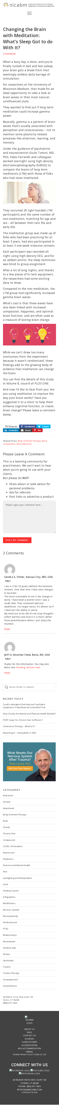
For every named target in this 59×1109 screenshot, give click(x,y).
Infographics (9, 897)
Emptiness (8, 858)
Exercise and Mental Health (16, 865)
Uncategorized (10, 979)
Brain (44, 440)
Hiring (29, 1051)
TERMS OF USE (40, 1054)
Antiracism (8, 795)
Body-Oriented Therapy (29, 440)
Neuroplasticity (23, 443)
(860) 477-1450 (10, 1002)
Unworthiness (10, 985)
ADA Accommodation (29, 1048)
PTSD (5, 928)
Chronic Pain (9, 833)
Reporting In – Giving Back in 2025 (19, 732)
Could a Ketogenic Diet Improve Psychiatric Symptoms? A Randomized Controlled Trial (24, 706)
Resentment (9, 941)
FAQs (29, 1032)
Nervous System (11, 909)
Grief (5, 884)
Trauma (6, 966)
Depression (9, 852)
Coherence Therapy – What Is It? (19, 726)
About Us (29, 1029)
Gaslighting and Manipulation (17, 878)
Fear (5, 871)
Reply (7, 628)
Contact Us (29, 1035)
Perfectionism (10, 922)
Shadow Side (9, 947)
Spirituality (8, 960)
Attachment (8, 808)
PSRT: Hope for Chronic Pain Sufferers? (23, 720)
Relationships (10, 935)
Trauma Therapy (11, 973)
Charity (6, 827)
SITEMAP (16, 1054)
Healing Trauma (11, 890)
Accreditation (29, 1045)
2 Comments (9, 53)
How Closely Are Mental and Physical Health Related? (29, 713)
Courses (29, 1038)
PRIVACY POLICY (27, 1054)
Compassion (9, 443)
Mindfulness (9, 903)
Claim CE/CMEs (29, 1041)
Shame (6, 954)
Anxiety (6, 801)
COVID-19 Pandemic (13, 846)
